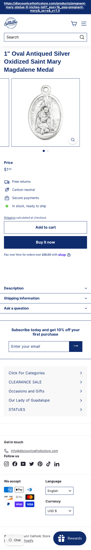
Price (8, 163)
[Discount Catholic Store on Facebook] (14, 463)
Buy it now (45, 242)
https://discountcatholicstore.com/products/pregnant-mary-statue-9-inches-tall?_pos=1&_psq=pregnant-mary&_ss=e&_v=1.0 (45, 6)
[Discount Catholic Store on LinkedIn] (56, 463)
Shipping (9, 217)
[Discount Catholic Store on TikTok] (48, 463)
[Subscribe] (75, 346)
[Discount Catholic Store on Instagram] (6, 463)
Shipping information (21, 298)
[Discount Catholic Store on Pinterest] (40, 463)
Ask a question (16, 308)
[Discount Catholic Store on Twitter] (31, 463)
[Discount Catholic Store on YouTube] (23, 463)
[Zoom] (72, 139)
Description (14, 288)
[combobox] (45, 37)
